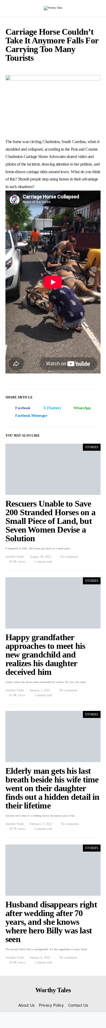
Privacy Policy (51, 1005)
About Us (26, 1005)
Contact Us (78, 1005)
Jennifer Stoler (14, 557)
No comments (69, 557)
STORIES (91, 447)
